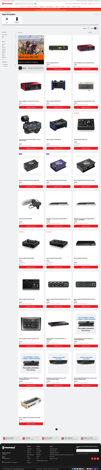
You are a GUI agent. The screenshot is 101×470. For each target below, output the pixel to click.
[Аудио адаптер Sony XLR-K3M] (31, 204)
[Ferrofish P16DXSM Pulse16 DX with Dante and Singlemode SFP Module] (86, 324)
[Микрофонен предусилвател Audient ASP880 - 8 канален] (58, 204)
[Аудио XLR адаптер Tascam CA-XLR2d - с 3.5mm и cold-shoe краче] (31, 124)
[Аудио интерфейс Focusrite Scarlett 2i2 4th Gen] (86, 48)
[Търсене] (35, 3)
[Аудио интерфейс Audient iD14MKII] (58, 243)
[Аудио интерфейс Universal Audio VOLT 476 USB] (86, 86)
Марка (3, 41)
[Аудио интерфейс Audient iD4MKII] (31, 243)
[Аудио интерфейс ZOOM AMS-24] (58, 124)
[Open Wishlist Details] (94, 3)
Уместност (90, 32)
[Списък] (98, 28)
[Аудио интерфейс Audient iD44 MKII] (31, 284)
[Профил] (96, 3)
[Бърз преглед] (69, 37)
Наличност (4, 61)
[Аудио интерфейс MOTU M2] (58, 48)
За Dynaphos (4, 0)
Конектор (4, 32)
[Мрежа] (95, 28)
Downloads (8, 0)
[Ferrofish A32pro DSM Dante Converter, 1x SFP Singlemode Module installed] (58, 363)
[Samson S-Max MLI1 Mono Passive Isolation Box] (31, 165)
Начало (3, 12)
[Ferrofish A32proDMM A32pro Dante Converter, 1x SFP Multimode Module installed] (86, 363)
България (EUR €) (7, 462)
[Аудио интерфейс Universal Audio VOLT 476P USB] (31, 403)
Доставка (12, 0)
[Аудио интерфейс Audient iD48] (86, 243)
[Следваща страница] (60, 429)
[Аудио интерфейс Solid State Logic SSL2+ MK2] (31, 324)
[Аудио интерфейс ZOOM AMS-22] (58, 86)
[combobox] (26, 3)
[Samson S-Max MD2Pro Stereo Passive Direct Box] (86, 165)
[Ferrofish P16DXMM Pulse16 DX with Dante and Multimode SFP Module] (31, 363)
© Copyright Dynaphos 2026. (7, 468)
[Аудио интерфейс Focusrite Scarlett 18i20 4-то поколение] (58, 324)
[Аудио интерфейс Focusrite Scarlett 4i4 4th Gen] (31, 86)
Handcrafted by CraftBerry (19, 468)
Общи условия (39, 468)
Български (96, 0)
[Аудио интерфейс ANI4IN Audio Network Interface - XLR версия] (58, 284)
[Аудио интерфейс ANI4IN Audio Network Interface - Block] (86, 284)
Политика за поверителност (48, 468)
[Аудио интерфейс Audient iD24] (86, 124)
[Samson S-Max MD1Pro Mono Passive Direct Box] (58, 165)
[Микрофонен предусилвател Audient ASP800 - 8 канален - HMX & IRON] (86, 204)
